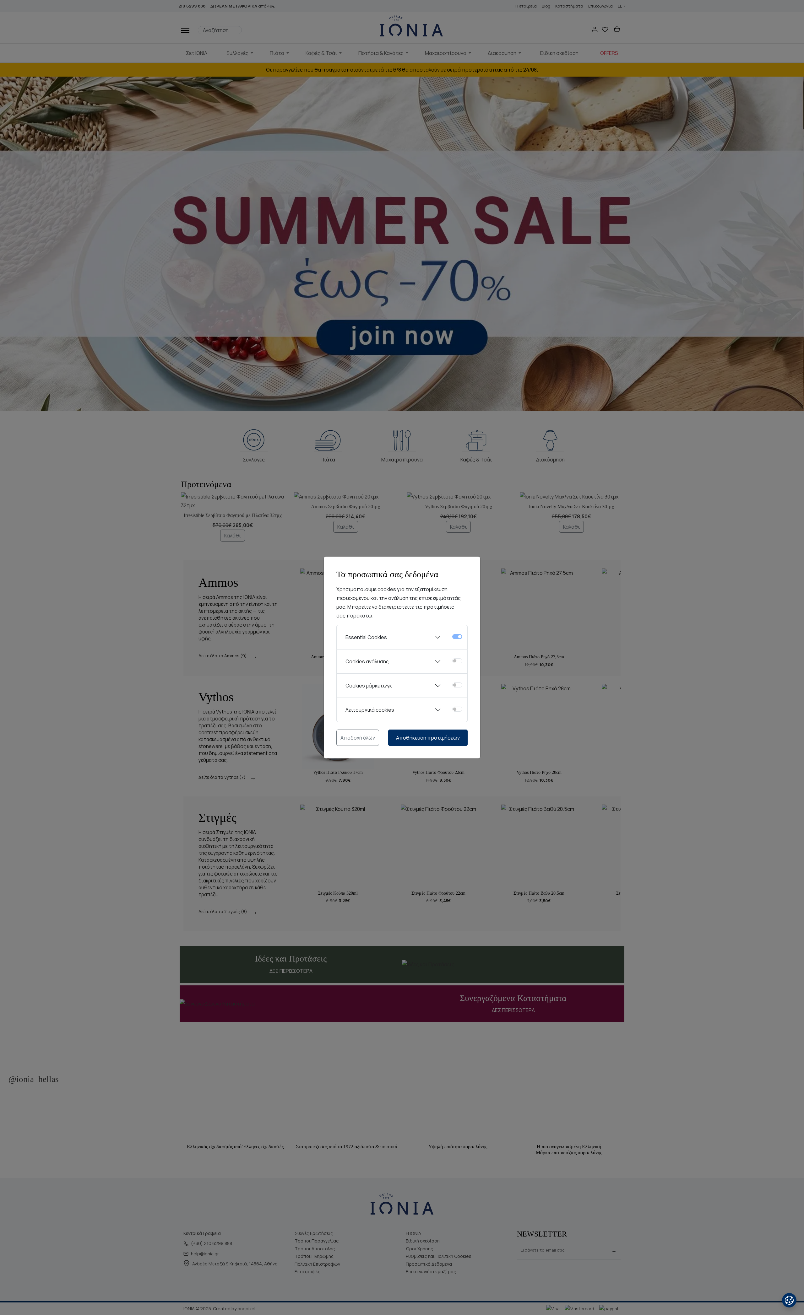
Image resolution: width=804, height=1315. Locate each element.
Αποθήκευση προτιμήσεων (428, 737)
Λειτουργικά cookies (369, 709)
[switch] (457, 660)
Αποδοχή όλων (357, 737)
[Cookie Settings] (789, 1300)
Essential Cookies (366, 637)
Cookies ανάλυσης (367, 661)
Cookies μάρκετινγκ (368, 685)
